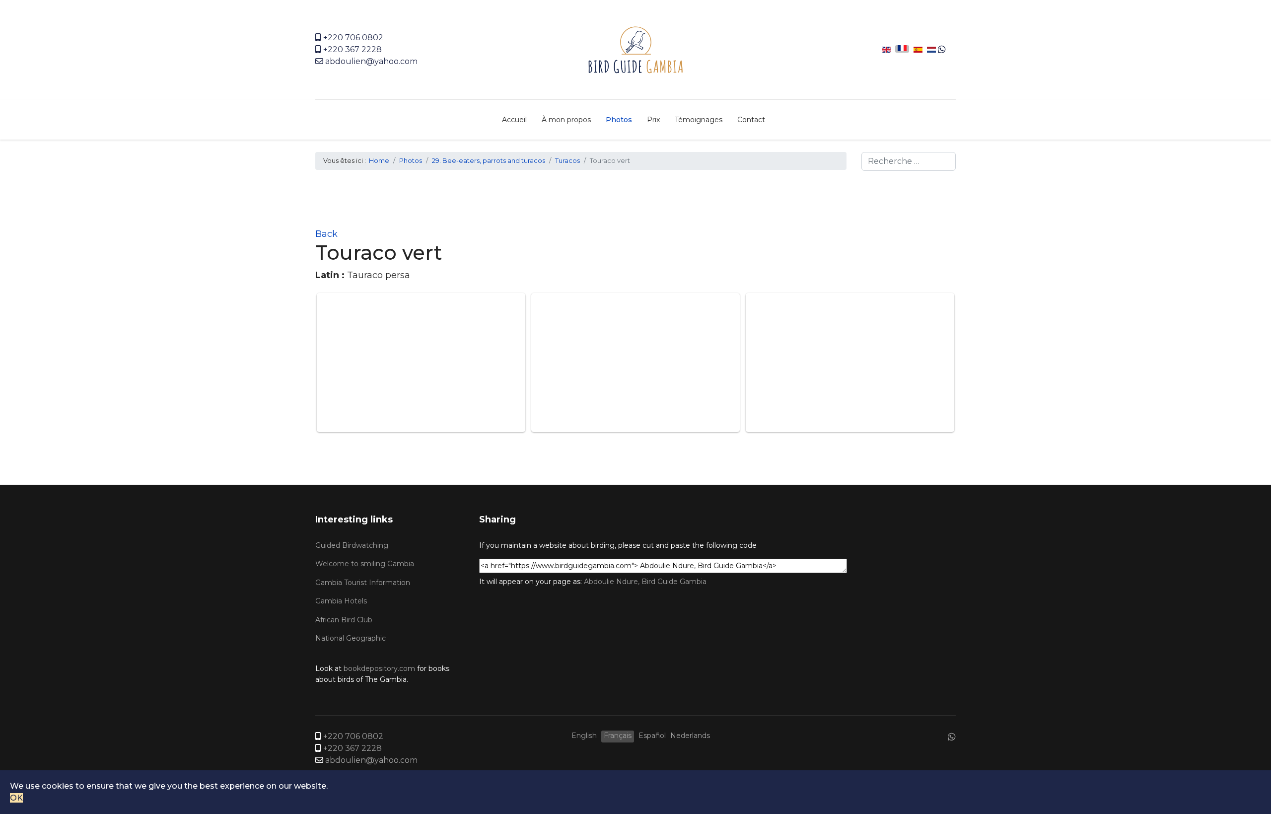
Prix (653, 119)
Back (326, 233)
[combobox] (908, 161)
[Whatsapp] (942, 49)
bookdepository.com (379, 668)
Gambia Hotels (341, 600)
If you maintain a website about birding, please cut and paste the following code (618, 545)
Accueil (514, 119)
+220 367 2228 (352, 49)
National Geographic (350, 638)
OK (16, 798)
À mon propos (566, 119)
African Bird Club (343, 619)
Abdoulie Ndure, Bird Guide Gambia (645, 581)
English (584, 735)
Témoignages (698, 119)
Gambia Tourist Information (362, 582)
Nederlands (690, 735)
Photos (619, 119)
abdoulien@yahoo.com (371, 61)
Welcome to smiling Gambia (364, 563)
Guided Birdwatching (351, 545)
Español (652, 735)
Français (618, 735)
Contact (751, 119)
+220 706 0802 (353, 37)
